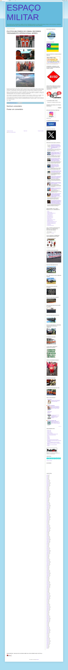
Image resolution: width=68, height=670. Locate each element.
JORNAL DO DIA (49, 432)
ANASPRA (48, 438)
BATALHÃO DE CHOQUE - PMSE (51, 420)
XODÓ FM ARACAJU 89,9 (50, 225)
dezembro (47, 482)
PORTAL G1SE (49, 430)
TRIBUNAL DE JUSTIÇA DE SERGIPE (52, 444)
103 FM (48, 211)
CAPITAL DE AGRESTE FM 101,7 (51, 213)
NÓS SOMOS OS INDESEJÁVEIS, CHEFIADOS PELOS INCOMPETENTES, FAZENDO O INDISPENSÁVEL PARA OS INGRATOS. (55, 416)
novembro (47, 483)
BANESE (48, 445)
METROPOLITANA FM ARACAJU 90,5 (52, 221)
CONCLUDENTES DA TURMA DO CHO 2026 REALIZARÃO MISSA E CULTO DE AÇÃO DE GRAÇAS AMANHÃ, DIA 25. (56, 171)
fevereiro (47, 480)
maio (47, 500)
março (47, 479)
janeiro (47, 481)
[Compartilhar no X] (19, 102)
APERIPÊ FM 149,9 (49, 212)
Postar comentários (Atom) (12, 132)
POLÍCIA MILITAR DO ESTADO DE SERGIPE (52, 439)
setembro (47, 485)
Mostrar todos (60, 426)
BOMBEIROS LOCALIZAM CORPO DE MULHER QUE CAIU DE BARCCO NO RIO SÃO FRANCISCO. (56, 189)
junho (47, 488)
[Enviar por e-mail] (18, 102)
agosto (47, 486)
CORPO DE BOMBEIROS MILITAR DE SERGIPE (53, 442)
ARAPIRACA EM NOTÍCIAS (51, 405)
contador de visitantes (49, 460)
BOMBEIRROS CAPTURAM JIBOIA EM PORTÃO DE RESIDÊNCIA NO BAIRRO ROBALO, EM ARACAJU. (56, 183)
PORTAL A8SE (49, 431)
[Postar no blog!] (19, 102)
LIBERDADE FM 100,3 (50, 220)
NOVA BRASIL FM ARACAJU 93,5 (51, 222)
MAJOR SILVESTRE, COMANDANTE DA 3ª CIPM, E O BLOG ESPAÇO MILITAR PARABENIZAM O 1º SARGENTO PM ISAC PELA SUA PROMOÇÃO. (56, 177)
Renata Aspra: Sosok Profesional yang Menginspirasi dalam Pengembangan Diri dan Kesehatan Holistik (55, 401)
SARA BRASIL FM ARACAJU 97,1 (51, 223)
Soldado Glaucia (49, 411)
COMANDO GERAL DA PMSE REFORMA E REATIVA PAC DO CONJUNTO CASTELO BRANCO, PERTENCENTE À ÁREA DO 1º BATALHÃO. (55, 166)
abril (47, 478)
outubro (47, 484)
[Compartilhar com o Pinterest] (21, 102)
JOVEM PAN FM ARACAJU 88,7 (51, 219)
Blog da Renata (49, 399)
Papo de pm (49, 414)
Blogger (38, 659)
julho (47, 487)
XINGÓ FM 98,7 (49, 224)
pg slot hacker (49, 412)
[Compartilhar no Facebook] (20, 102)
